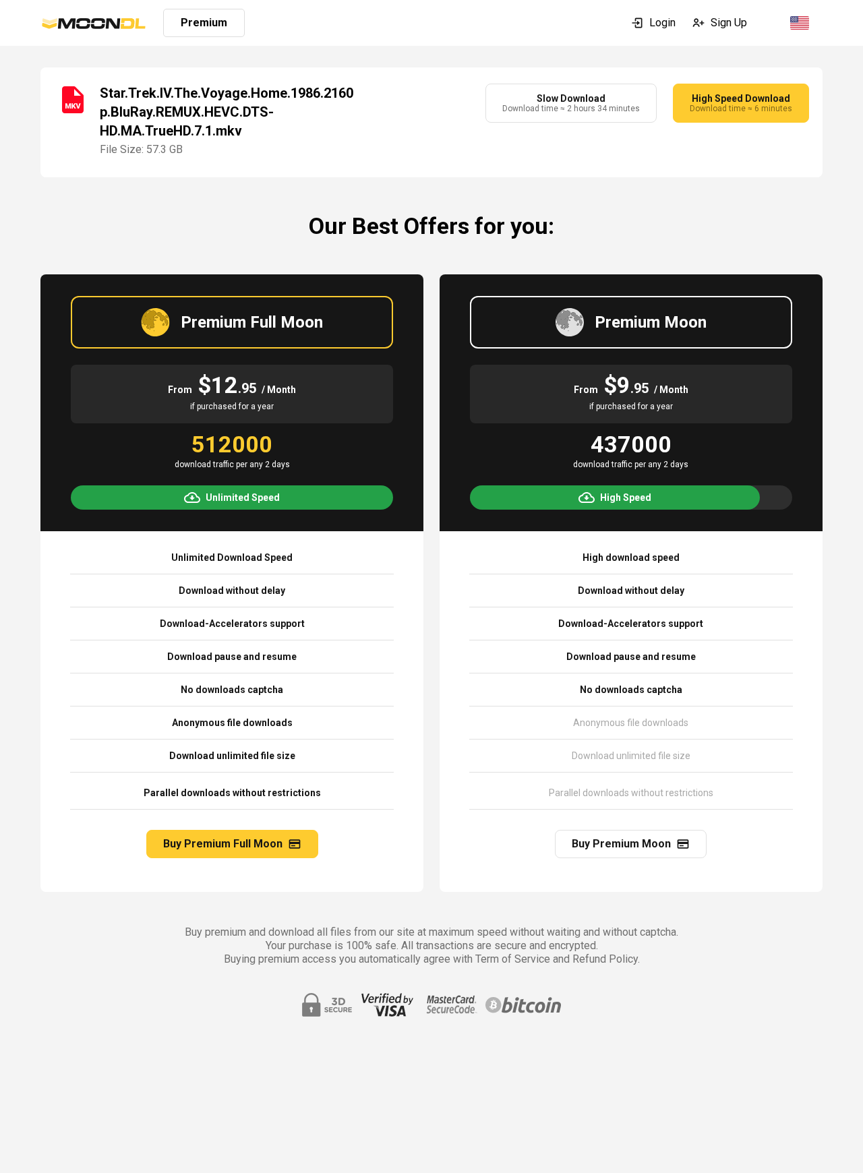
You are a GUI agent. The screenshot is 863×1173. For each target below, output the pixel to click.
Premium (204, 22)
